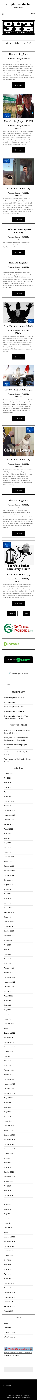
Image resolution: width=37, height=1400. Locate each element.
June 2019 (7, 1163)
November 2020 (9, 1084)
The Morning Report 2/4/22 (18, 459)
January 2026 (8, 806)
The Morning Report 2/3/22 (18, 574)
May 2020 (7, 1112)
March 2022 (8, 1019)
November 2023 (9, 926)
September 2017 (9, 1200)
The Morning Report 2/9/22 (18, 188)
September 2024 (9, 880)
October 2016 (9, 1246)
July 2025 (7, 834)
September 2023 (9, 936)
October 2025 (9, 820)
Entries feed (8, 1327)
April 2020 (7, 1116)
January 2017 (8, 1232)
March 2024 (8, 908)
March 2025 (8, 852)
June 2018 (7, 1190)
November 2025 (9, 815)
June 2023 (7, 949)
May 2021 (7, 1056)
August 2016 (8, 1255)
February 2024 (9, 912)
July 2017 (7, 1204)
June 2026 (7, 782)
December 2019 (9, 1135)
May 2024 (7, 898)
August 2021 (8, 1051)
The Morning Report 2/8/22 (18, 326)
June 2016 (7, 1265)
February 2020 (9, 1126)
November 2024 (9, 871)
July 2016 (7, 1260)
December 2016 (9, 1237)
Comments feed (9, 1332)
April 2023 (7, 959)
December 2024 (9, 866)
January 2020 (8, 1130)
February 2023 (9, 968)
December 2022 (9, 977)
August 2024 (8, 885)
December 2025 (9, 810)
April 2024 (7, 903)
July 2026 (7, 778)
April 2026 (7, 792)
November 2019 (9, 1139)
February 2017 (9, 1227)
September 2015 (9, 1306)
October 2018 (9, 1172)
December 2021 (9, 1033)
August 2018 (8, 1181)
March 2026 (8, 796)
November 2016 (9, 1241)
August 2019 (8, 1153)
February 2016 (9, 1283)
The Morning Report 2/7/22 (19, 389)
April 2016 (7, 1274)
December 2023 (9, 922)
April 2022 (7, 1014)
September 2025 (9, 824)
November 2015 (9, 1297)
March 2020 (8, 1121)
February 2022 (9, 1024)
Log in (6, 1323)
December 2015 (9, 1292)
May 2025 (7, 843)
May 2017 (7, 1214)
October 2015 (9, 1302)
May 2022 (7, 1010)
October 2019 (9, 1144)
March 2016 (8, 1279)
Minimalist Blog (12, 1397)
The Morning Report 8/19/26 (14, 711)
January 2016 (8, 1288)
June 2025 (7, 838)
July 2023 (7, 945)
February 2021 (9, 1070)
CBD (18, 61)
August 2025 (8, 829)
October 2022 (9, 986)
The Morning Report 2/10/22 (18, 121)
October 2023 (9, 931)
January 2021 (8, 1075)
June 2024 (7, 894)
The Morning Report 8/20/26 (14, 707)
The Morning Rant (18, 54)
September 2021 (9, 1047)
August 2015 (8, 1311)
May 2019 (7, 1167)
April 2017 (7, 1218)
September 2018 (9, 1176)
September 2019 (9, 1149)
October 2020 (9, 1088)
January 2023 (8, 973)
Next (26, 613)
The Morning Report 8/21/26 (14, 697)
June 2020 (7, 1107)
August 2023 (8, 940)
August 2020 (8, 1098)
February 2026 (9, 801)
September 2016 (9, 1251)
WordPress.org (9, 1337)
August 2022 (8, 996)
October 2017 (9, 1195)
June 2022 (7, 1005)
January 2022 (8, 1028)
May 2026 (7, 787)
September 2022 (9, 991)
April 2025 (7, 847)
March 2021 (8, 1065)
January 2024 (8, 917)
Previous (12, 613)
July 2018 (7, 1186)
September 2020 (9, 1093)
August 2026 (8, 773)
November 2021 (9, 1037)
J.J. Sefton (18, 128)
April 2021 (7, 1061)
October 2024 (9, 875)
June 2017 (7, 1209)
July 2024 (7, 889)
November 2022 (9, 982)
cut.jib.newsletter (18, 4)
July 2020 (7, 1102)
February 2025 (9, 857)
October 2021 (9, 1042)
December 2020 (9, 1079)
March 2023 (8, 963)
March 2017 (8, 1223)
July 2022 (7, 1000)
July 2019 (7, 1158)
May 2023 (7, 954)
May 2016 (7, 1269)
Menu (33, 14)
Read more (18, 85)
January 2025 (8, 861)
